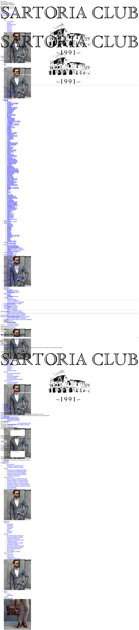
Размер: (6, 349)
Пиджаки (9, 28)
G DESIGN (10, 137)
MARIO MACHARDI (13, 172)
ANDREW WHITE (12, 107)
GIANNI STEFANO (12, 142)
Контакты (6, 308)
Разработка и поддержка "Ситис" (10, 418)
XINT (8, 220)
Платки (9, 233)
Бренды (6, 100)
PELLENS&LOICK (12, 185)
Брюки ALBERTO (12, 308)
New (5, 97)
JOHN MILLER (11, 159)
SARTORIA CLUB (12, 198)
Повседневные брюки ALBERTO (16, 315)
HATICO (9, 149)
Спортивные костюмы (13, 420)
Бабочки (9, 227)
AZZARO (9, 111)
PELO (8, 186)
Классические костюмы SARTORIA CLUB (19, 423)
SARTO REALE (11, 197)
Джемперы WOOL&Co (13, 538)
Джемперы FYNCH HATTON (15, 540)
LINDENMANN (11, 163)
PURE (8, 189)
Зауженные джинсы (12, 323)
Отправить (3, 441)
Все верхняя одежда (12, 264)
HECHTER (10, 152)
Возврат (6, 305)
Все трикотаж (11, 292)
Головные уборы (11, 240)
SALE (5, 87)
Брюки (9, 23)
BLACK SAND (11, 114)
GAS (8, 140)
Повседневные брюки (13, 247)
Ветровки (9, 256)
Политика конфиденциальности (9, 417)
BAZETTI (10, 113)
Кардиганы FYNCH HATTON (15, 545)
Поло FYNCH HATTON (13, 548)
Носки (9, 240)
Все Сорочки (10, 464)
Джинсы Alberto (11, 299)
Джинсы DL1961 (11, 305)
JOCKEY (9, 158)
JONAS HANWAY (12, 161)
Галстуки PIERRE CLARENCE (15, 249)
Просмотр (3, 343)
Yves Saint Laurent (12, 221)
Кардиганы (10, 527)
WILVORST (10, 217)
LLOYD (9, 165)
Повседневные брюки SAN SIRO (16, 313)
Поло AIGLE (10, 550)
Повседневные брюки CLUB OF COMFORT (19, 319)
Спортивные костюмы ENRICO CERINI (18, 424)
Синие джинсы (11, 326)
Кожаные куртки (11, 263)
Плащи (9, 259)
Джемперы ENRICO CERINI (15, 542)
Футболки (10, 531)
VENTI (9, 214)
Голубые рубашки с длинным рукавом (17, 481)
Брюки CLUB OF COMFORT (15, 312)
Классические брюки (13, 290)
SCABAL (9, 199)
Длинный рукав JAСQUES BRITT (16, 473)
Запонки (9, 234)
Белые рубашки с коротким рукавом (17, 478)
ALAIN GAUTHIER (12, 103)
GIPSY (9, 146)
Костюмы (9, 26)
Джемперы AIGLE (12, 541)
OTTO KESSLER (12, 182)
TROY (9, 212)
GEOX (9, 142)
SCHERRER (10, 201)
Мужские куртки (11, 257)
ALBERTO (10, 104)
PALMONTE (10, 184)
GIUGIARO (10, 148)
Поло (8, 529)
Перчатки (9, 237)
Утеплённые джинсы (13, 325)
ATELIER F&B (11, 109)
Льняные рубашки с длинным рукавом (17, 483)
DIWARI (9, 130)
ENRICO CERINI (12, 132)
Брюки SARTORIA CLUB (14, 310)
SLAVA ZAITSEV (12, 204)
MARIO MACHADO (13, 171)
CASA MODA (11, 120)
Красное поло (11, 557)
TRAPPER (10, 211)
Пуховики (10, 260)
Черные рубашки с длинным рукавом (17, 480)
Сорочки (9, 528)
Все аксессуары (11, 243)
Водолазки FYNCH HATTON (15, 535)
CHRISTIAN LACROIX (13, 122)
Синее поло (10, 555)
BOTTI (9, 116)
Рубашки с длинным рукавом (15, 465)
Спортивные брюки (12, 251)
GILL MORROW (11, 145)
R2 (8, 191)
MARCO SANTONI (12, 169)
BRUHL (9, 117)
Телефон (3, 426)
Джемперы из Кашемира (14, 558)
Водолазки (10, 524)
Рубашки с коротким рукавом (15, 467)
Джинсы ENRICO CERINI (14, 303)
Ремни (9, 231)
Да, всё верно (4, 4)
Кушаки (9, 230)
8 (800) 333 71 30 (5, 316)
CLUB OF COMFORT (13, 124)
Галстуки (9, 224)
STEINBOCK (10, 207)
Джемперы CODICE (12, 544)
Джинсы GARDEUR (13, 300)
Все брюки (10, 253)
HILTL (9, 153)
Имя (2, 423)
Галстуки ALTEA (12, 245)
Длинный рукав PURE (13, 475)
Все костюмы (10, 270)
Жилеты (9, 532)
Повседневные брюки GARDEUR (16, 318)
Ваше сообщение (5, 435)
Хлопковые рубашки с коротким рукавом (18, 486)
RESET (9, 191)
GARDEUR (10, 139)
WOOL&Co (10, 218)
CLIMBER (10, 123)
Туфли (9, 594)
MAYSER (9, 175)
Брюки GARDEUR (12, 309)
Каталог (6, 404)
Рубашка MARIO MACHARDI (9, 344)
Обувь (8, 27)
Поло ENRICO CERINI (13, 551)
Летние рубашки (11, 487)
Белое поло (10, 554)
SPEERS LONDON (12, 205)
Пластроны (10, 225)
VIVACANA (10, 215)
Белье (8, 238)
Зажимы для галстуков (13, 235)
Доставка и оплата (9, 303)
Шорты (9, 250)
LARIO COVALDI (12, 162)
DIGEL (9, 129)
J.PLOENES (10, 155)
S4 (7, 194)
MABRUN (10, 166)
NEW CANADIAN (12, 179)
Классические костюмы (13, 267)
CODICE (9, 126)
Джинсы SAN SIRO (12, 306)
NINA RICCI (10, 181)
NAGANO (10, 176)
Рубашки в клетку (12, 488)
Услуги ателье (8, 306)
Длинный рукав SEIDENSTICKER (16, 471)
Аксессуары (10, 21)
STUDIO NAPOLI (12, 208)
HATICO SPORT (11, 150)
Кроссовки (10, 595)
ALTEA (9, 106)
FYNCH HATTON (12, 136)
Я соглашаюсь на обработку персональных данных (16, 438)
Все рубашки (10, 279)
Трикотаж (9, 31)
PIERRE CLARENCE (13, 187)
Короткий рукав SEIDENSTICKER (16, 470)
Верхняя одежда (11, 24)
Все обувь (9, 298)
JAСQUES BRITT (12, 156)
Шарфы (9, 228)
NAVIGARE (10, 178)
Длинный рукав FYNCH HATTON (16, 474)
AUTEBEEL (10, 110)
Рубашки (9, 30)
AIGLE (9, 101)
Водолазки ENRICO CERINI (15, 537)
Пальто (9, 262)
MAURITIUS (10, 174)
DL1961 (9, 132)
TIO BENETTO (11, 210)
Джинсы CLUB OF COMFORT (15, 302)
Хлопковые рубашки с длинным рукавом (18, 484)
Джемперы (10, 525)
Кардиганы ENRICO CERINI (15, 547)
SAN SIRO (10, 194)
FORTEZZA (10, 135)
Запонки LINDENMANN (14, 251)
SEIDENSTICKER (12, 202)
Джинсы (9, 293)
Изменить (12, 4)
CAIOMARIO (11, 119)
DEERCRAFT (11, 127)
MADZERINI (10, 168)
